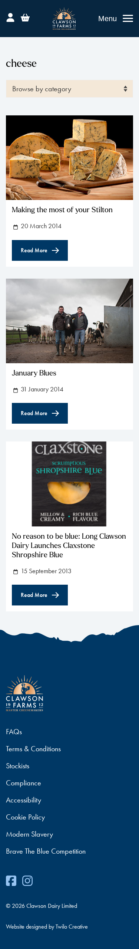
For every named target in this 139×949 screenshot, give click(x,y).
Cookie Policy (25, 816)
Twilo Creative (72, 926)
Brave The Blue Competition (46, 851)
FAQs (14, 731)
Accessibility (23, 799)
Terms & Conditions (33, 748)
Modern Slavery (29, 834)
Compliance (23, 782)
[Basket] (25, 16)
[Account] (10, 16)
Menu (107, 18)
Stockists (17, 765)
